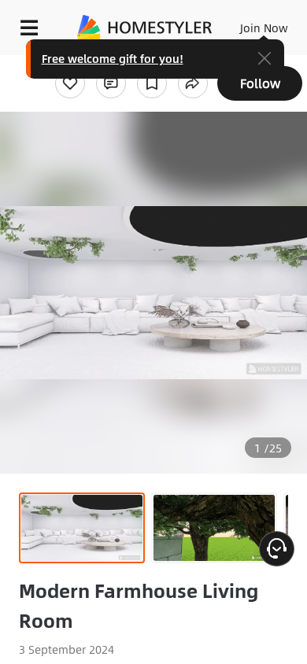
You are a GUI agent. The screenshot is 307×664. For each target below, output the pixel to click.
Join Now (264, 27)
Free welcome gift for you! (112, 58)
